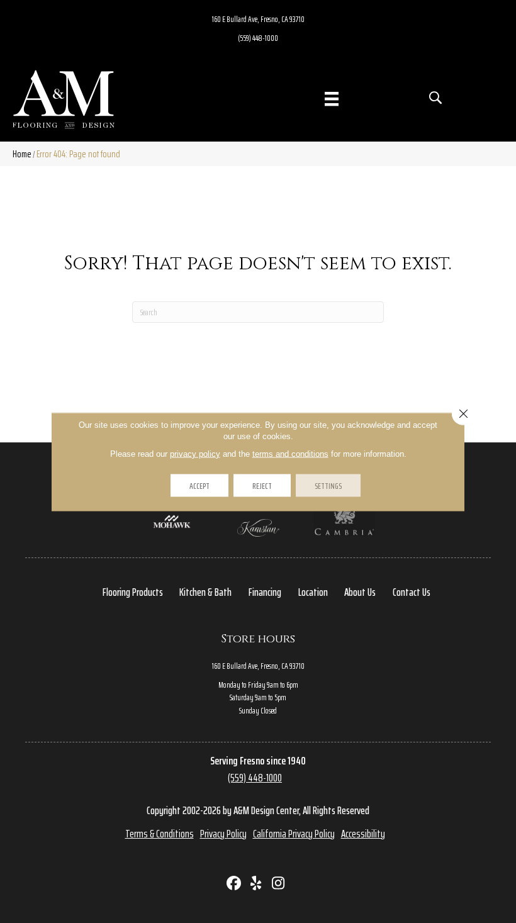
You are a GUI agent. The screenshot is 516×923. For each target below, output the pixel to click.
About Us (360, 592)
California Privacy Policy (294, 833)
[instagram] (278, 884)
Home (22, 154)
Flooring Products (133, 592)
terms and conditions (290, 453)
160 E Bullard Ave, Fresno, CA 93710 (258, 19)
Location (313, 592)
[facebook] (234, 884)
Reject (262, 485)
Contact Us (411, 592)
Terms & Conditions (159, 833)
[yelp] (256, 884)
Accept (199, 485)
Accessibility (363, 833)
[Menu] (331, 99)
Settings (328, 485)
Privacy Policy (223, 833)
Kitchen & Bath (205, 592)
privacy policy (195, 453)
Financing (265, 592)
